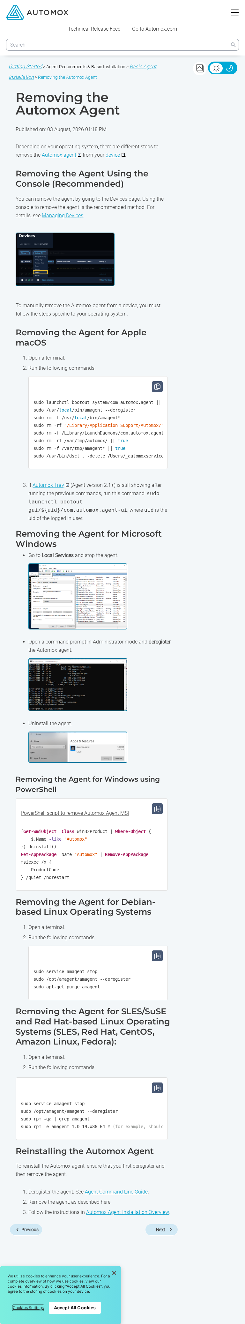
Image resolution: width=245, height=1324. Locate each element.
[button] (233, 45)
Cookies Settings (28, 1307)
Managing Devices (62, 215)
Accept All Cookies (75, 1307)
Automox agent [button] (59, 155)
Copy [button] (157, 386)
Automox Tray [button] (48, 485)
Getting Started (25, 66)
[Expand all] (200, 68)
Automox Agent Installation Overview (127, 1212)
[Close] (114, 1273)
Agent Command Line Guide (116, 1192)
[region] (60, 1295)
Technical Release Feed (94, 29)
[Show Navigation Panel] (234, 12)
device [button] (113, 155)
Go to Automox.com (154, 29)
